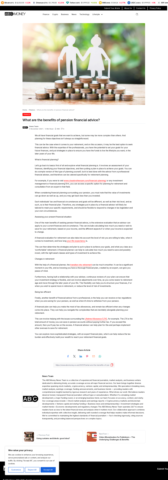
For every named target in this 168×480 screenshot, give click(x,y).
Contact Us (140, 8)
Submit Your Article (112, 8)
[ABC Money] (15, 14)
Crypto (55, 14)
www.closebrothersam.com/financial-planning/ (85, 180)
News (74, 14)
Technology (84, 14)
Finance (46, 14)
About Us (128, 8)
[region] (32, 460)
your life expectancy (76, 241)
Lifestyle (96, 14)
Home (25, 110)
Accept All (48, 470)
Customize (16, 470)
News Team (33, 126)
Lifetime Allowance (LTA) (96, 319)
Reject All (32, 470)
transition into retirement (81, 265)
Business (65, 14)
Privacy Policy (155, 8)
